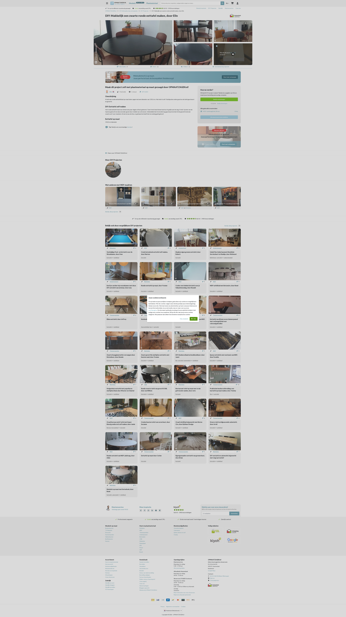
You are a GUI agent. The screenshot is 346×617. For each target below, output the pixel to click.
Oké (194, 319)
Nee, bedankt (184, 319)
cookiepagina (152, 310)
